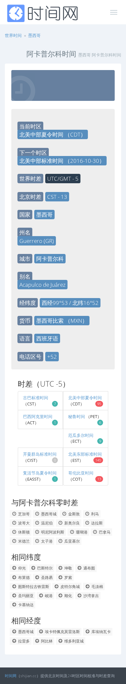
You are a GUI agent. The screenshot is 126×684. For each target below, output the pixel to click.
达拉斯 (96, 523)
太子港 (46, 541)
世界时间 (13, 35)
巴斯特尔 (44, 568)
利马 (94, 514)
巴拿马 (104, 532)
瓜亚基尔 (71, 541)
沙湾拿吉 (90, 595)
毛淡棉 (96, 586)
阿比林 (46, 641)
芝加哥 (23, 514)
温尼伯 (46, 523)
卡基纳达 (25, 604)
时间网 (10, 675)
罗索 (67, 577)
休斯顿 (23, 532)
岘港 (48, 595)
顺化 (67, 595)
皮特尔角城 (69, 586)
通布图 (88, 568)
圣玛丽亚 (25, 595)
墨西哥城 (48, 514)
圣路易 (46, 577)
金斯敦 (73, 514)
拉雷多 (23, 641)
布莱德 (23, 577)
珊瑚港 (81, 532)
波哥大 (23, 523)
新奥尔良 (71, 523)
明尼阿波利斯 (52, 532)
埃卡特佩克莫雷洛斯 (62, 631)
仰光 (21, 568)
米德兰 (23, 541)
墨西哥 (34, 35)
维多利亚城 (73, 641)
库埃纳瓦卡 (100, 631)
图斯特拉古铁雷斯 (33, 586)
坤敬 (67, 568)
